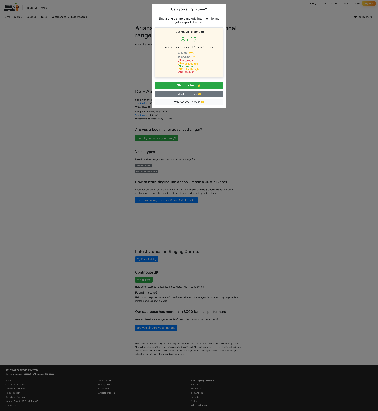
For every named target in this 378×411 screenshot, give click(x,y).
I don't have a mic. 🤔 (189, 93)
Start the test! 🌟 (189, 85)
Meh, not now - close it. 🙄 (189, 101)
